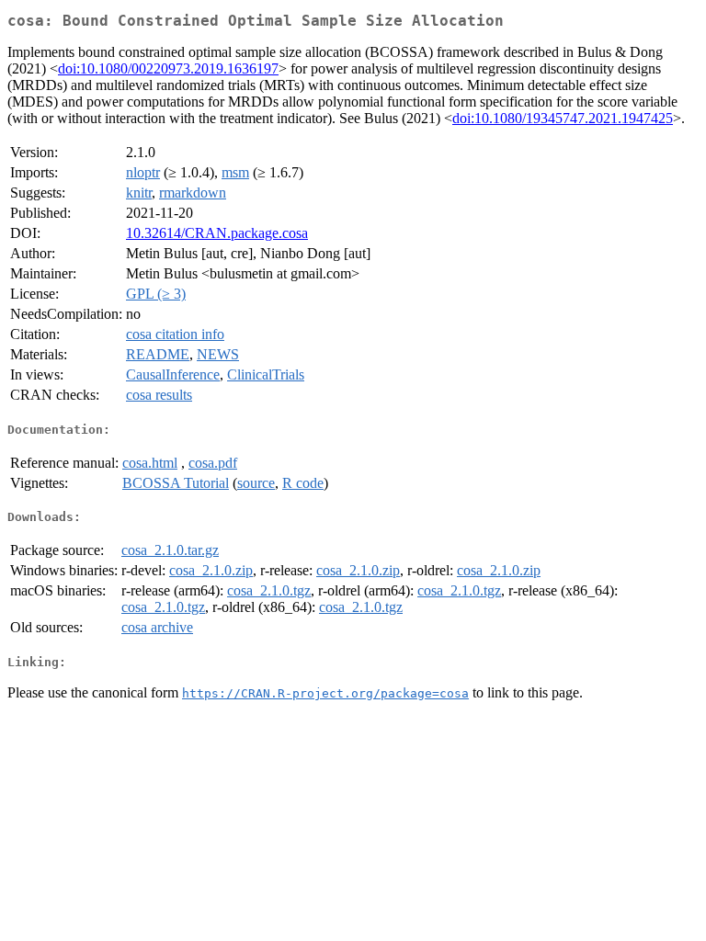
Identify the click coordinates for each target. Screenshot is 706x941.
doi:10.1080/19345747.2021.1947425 (562, 118)
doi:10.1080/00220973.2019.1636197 (168, 68)
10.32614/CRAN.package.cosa (217, 233)
